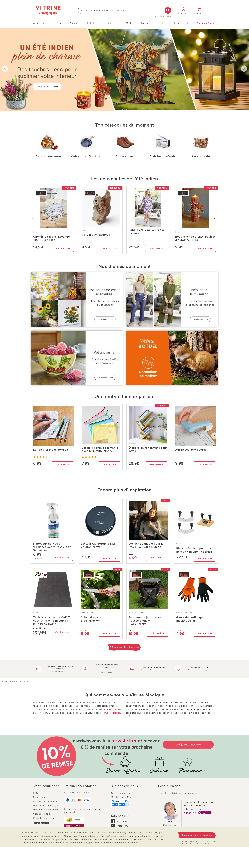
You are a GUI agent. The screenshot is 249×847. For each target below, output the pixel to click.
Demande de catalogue (46, 805)
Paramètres (183, 843)
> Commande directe (161, 16)
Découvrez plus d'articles (124, 647)
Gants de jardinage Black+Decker (189, 619)
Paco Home (39, 613)
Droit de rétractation (44, 818)
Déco (58, 23)
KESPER (180, 543)
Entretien (92, 23)
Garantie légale (41, 813)
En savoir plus (124, 716)
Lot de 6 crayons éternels (51, 450)
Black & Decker (88, 613)
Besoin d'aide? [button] (169, 786)
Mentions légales (186, 841)
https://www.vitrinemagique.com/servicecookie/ (112, 842)
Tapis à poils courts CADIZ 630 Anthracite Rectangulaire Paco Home (51, 621)
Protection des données (201, 843)
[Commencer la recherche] (168, 10)
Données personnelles (45, 809)
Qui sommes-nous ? (122, 793)
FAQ (35, 793)
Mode (129, 23)
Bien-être (112, 23)
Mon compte (40, 797)
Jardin (161, 23)
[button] (47, 786)
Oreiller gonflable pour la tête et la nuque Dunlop (146, 545)
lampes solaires (111, 712)
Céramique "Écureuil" (96, 235)
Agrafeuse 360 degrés (190, 450)
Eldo (84, 230)
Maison (145, 23)
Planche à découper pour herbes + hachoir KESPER (194, 550)
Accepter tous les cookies (197, 835)
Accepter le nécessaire (206, 841)
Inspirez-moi (181, 23)
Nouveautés (39, 23)
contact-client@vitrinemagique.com (177, 793)
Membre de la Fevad (122, 797)
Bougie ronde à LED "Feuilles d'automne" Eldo (195, 238)
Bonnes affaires (206, 23)
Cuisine (74, 23)
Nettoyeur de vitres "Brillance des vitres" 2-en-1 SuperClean (52, 547)
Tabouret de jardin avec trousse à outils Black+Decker (145, 621)
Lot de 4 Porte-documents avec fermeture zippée (100, 449)
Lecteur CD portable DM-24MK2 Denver (98, 545)
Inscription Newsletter (45, 801)
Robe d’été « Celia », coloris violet (147, 231)
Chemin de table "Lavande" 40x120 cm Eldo (52, 238)
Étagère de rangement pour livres (148, 449)
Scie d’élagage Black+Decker (91, 619)
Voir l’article (63, 248)
